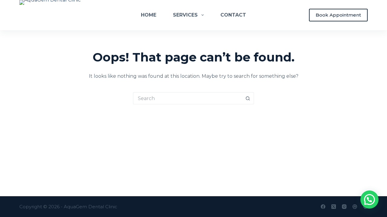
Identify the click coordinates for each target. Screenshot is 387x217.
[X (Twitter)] (333, 206)
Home (148, 15)
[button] (369, 199)
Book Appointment (338, 15)
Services (185, 15)
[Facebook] (323, 206)
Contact (233, 15)
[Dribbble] (355, 206)
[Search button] (248, 98)
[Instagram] (344, 206)
